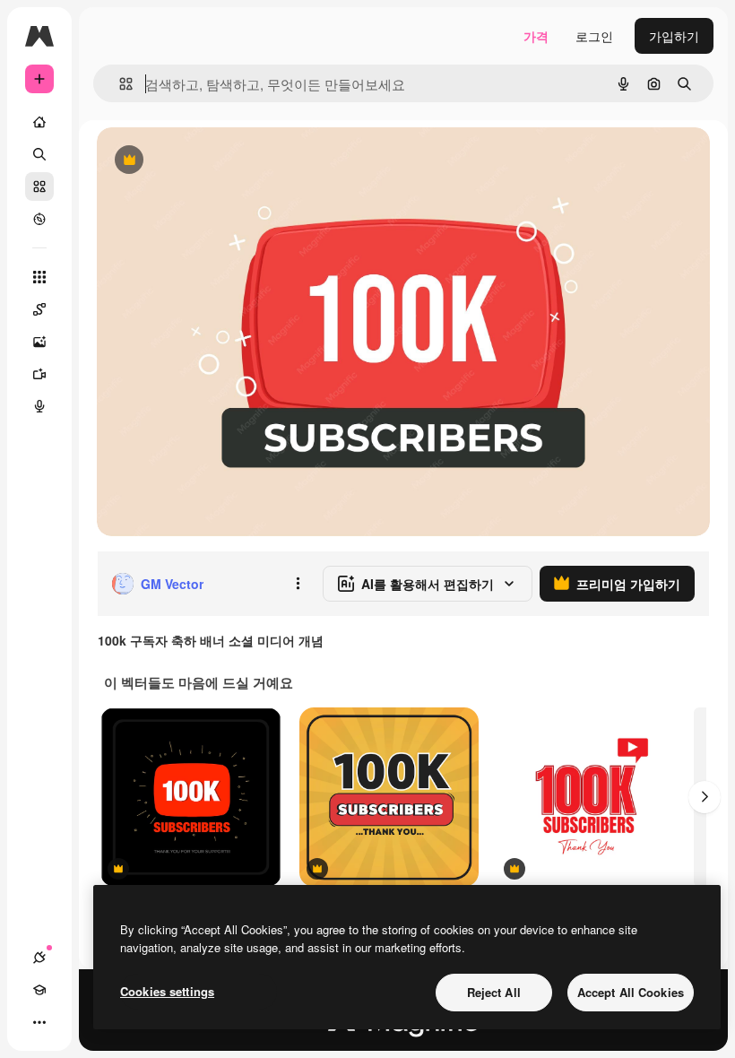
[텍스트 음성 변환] (39, 406)
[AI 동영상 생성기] (39, 374)
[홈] (39, 122)
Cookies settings (167, 991)
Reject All (494, 992)
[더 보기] (39, 1022)
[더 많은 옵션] (298, 584)
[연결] (39, 957)
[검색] (39, 154)
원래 (199, 161)
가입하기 (674, 36)
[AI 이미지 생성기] (39, 341)
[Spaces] (39, 309)
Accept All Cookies (630, 992)
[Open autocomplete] (118, 84)
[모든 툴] (39, 277)
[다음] (704, 797)
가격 (536, 36)
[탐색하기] (39, 218)
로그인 (594, 36)
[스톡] (39, 186)
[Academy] (39, 990)
